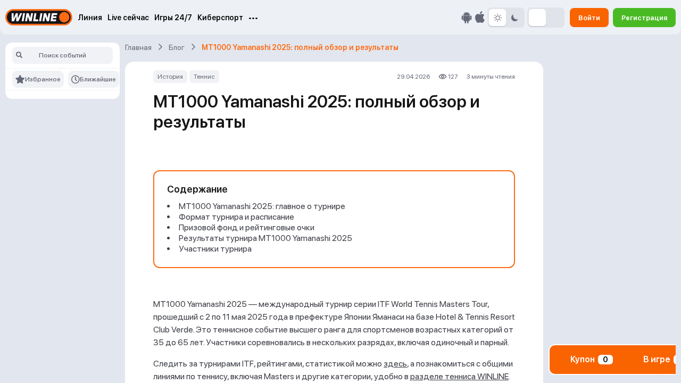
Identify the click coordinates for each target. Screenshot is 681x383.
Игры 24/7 (173, 17)
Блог (177, 47)
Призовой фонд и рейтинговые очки (246, 227)
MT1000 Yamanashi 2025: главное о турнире (262, 206)
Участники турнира (215, 249)
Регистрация (644, 17)
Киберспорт (220, 17)
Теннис (204, 76)
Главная (138, 47)
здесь (395, 364)
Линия (90, 17)
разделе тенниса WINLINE (459, 376)
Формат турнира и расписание (236, 217)
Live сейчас (128, 17)
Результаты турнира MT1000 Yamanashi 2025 (265, 238)
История (170, 76)
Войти (589, 17)
